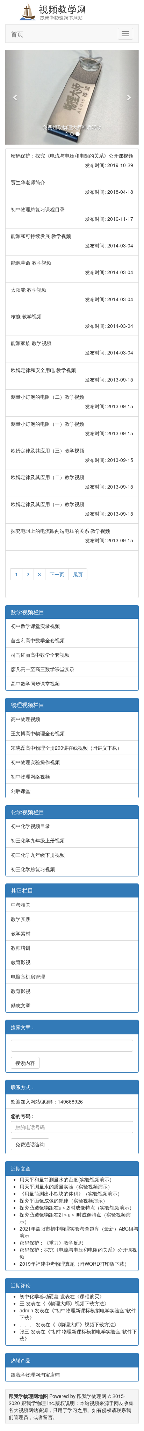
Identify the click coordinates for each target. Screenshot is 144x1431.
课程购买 (89, 1296)
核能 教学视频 (26, 316)
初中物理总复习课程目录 (38, 209)
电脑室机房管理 (28, 976)
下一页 (57, 574)
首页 (17, 33)
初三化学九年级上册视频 (38, 840)
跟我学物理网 (91, 1395)
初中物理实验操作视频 (35, 762)
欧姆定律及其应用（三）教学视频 (47, 450)
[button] (15, 97)
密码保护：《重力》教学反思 (51, 1242)
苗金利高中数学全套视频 (38, 640)
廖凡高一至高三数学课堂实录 (42, 669)
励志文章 (20, 1005)
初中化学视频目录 (30, 825)
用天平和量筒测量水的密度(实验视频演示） (67, 1179)
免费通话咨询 (30, 1144)
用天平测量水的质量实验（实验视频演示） (66, 1186)
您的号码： (23, 1115)
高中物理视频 (25, 718)
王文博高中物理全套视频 (38, 733)
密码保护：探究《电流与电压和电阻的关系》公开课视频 (72, 155)
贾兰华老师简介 (28, 182)
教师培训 (20, 947)
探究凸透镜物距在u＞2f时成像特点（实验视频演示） (77, 1207)
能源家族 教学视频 (31, 342)
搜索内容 (25, 1062)
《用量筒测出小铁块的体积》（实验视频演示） (71, 1193)
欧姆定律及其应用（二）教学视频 (47, 477)
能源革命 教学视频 (31, 262)
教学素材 (20, 933)
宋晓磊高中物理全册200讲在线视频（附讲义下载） (66, 747)
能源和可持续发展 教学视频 (41, 235)
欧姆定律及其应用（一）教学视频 (47, 504)
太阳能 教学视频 (28, 289)
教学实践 (20, 918)
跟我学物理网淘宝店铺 (35, 1374)
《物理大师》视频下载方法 (74, 1303)
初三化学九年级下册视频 (38, 854)
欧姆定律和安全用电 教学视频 (43, 369)
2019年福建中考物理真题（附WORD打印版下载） (74, 1263)
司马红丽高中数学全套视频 (40, 654)
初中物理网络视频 (30, 776)
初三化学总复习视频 (33, 869)
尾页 (78, 574)
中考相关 (20, 904)
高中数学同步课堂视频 (35, 683)
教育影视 (20, 962)
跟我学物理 (33, 1402)
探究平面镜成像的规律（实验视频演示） (64, 1200)
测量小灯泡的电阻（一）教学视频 (47, 423)
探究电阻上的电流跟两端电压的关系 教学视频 (60, 530)
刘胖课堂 (20, 790)
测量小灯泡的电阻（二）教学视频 (47, 396)
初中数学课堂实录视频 (35, 625)
